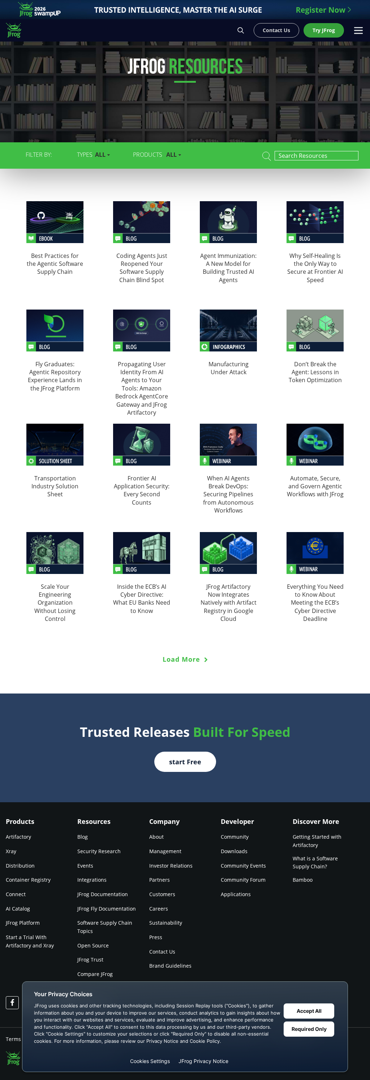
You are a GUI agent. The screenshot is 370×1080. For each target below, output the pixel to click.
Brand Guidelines (170, 965)
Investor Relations (171, 865)
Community (235, 836)
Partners (159, 879)
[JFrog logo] (17, 30)
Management (165, 851)
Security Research (99, 851)
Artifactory (18, 836)
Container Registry (28, 879)
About (156, 836)
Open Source (93, 945)
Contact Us (162, 951)
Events (85, 865)
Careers (158, 908)
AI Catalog (18, 908)
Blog (82, 836)
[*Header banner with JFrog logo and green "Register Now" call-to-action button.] (185, 9)
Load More (182, 659)
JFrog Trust (90, 959)
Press (155, 937)
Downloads (234, 851)
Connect (16, 894)
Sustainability (165, 922)
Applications (236, 894)
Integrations (92, 879)
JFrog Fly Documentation (106, 908)
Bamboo (303, 879)
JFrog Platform (23, 922)
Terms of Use (22, 1039)
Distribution (20, 865)
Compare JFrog (95, 974)
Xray (11, 851)
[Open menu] (358, 30)
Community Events (243, 865)
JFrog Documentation (102, 894)
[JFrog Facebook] (12, 1002)
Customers (162, 894)
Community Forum (243, 879)
